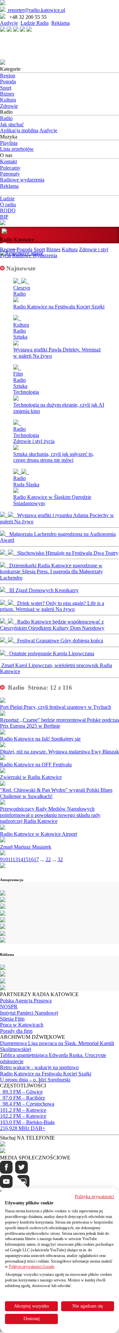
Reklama (60, 23)
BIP (4, 217)
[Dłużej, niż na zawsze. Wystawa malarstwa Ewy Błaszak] (2, 745)
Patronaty (10, 174)
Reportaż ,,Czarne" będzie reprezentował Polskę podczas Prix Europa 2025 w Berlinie (59, 723)
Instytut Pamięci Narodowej (29, 1013)
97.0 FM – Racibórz (22, 1098)
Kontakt (8, 161)
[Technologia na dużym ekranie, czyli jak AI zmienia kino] (59, 367)
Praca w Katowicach (21, 1025)
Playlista (9, 143)
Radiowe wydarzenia (22, 179)
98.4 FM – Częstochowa (27, 1104)
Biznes (7, 94)
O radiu (8, 204)
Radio (6, 118)
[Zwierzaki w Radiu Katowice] (2, 771)
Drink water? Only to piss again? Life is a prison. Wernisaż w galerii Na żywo (52, 606)
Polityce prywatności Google (31, 1266)
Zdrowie (9, 106)
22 (48, 859)
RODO (8, 210)
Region (7, 75)
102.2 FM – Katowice (23, 1116)
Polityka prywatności (94, 1196)
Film (18, 374)
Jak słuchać (12, 124)
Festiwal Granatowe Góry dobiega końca (58, 640)
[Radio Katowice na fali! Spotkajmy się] (2, 733)
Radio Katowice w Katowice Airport (38, 834)
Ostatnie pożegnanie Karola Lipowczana (49, 653)
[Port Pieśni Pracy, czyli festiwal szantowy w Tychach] (2, 701)
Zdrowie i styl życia (34, 441)
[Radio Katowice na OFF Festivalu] (2, 758)
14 (20, 859)
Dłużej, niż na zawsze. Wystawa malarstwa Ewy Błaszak (59, 751)
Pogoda (8, 81)
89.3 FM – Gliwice (21, 1092)
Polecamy (10, 168)
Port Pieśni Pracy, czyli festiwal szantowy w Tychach (55, 707)
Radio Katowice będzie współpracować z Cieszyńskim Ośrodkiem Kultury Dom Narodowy (52, 624)
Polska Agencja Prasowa (26, 1000)
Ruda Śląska (26, 484)
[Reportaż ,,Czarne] (2, 714)
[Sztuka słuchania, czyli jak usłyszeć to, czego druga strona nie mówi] (59, 423)
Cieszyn (21, 288)
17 (36, 859)
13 (15, 859)
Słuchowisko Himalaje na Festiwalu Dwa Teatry (65, 553)
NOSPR (9, 1006)
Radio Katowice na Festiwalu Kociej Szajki (58, 306)
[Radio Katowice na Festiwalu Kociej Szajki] (59, 281)
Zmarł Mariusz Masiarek (25, 847)
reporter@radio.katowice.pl (36, 10)
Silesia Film (12, 1019)
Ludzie (7, 198)
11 (10, 859)
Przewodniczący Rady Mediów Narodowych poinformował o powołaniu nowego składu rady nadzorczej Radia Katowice (50, 815)
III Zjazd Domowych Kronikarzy (42, 590)
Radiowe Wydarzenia (34, 255)
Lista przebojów (17, 149)
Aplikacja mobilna (19, 130)
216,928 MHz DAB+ (22, 1128)
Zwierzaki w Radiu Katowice (31, 777)
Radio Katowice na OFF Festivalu (36, 764)
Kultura (8, 99)
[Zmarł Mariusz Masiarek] (2, 840)
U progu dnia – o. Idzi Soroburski (35, 1079)
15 (25, 859)
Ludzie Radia (34, 23)
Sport (5, 88)
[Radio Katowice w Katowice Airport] (2, 828)
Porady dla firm (16, 1031)
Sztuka (20, 337)
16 (31, 859)
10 (5, 859)
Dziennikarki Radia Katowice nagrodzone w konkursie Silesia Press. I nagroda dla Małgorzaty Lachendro (51, 572)
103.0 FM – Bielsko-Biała (27, 1122)
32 (60, 859)
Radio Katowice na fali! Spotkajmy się (40, 739)
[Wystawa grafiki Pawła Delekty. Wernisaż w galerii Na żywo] (59, 318)
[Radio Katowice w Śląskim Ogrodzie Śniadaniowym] (59, 472)
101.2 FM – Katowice (23, 1110)
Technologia (26, 392)
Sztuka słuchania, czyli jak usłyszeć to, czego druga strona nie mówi (53, 457)
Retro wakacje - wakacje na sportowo (39, 1067)
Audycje (9, 23)
